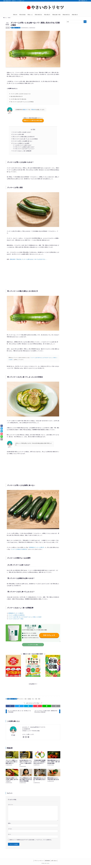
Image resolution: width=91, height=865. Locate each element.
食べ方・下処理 (17, 27)
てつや (13, 735)
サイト (9, 834)
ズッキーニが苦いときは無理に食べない (22, 141)
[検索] (87, 1)
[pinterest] (83, 1)
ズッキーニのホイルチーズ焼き (15, 618)
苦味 (36, 698)
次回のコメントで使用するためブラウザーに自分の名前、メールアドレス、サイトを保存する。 (30, 839)
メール (10, 828)
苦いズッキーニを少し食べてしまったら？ (25, 148)
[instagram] (81, 1)
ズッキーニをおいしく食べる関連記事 (22, 151)
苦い (33, 698)
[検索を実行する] (85, 21)
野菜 (12, 27)
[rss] (85, 1)
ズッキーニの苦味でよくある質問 (21, 143)
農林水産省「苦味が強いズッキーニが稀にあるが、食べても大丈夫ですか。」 (28, 259)
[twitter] (79, 1)
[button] (10, 706)
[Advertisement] (33, 273)
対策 (25, 698)
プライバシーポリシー (39, 860)
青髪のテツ (25, 109)
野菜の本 (33, 109)
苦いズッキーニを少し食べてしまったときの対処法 (25, 139)
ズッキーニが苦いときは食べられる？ (22, 132)
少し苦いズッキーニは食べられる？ (23, 145)
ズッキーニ (21, 698)
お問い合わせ (54, 860)
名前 (9, 823)
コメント (10, 804)
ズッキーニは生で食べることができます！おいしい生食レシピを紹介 (25, 617)
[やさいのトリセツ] (45, 7)
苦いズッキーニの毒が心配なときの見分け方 (23, 136)
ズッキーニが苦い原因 (18, 134)
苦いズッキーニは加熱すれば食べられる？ (25, 147)
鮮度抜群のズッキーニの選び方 (36, 547)
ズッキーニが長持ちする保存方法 (19, 549)
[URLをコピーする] (55, 706)
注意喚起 (29, 698)
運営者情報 (47, 860)
